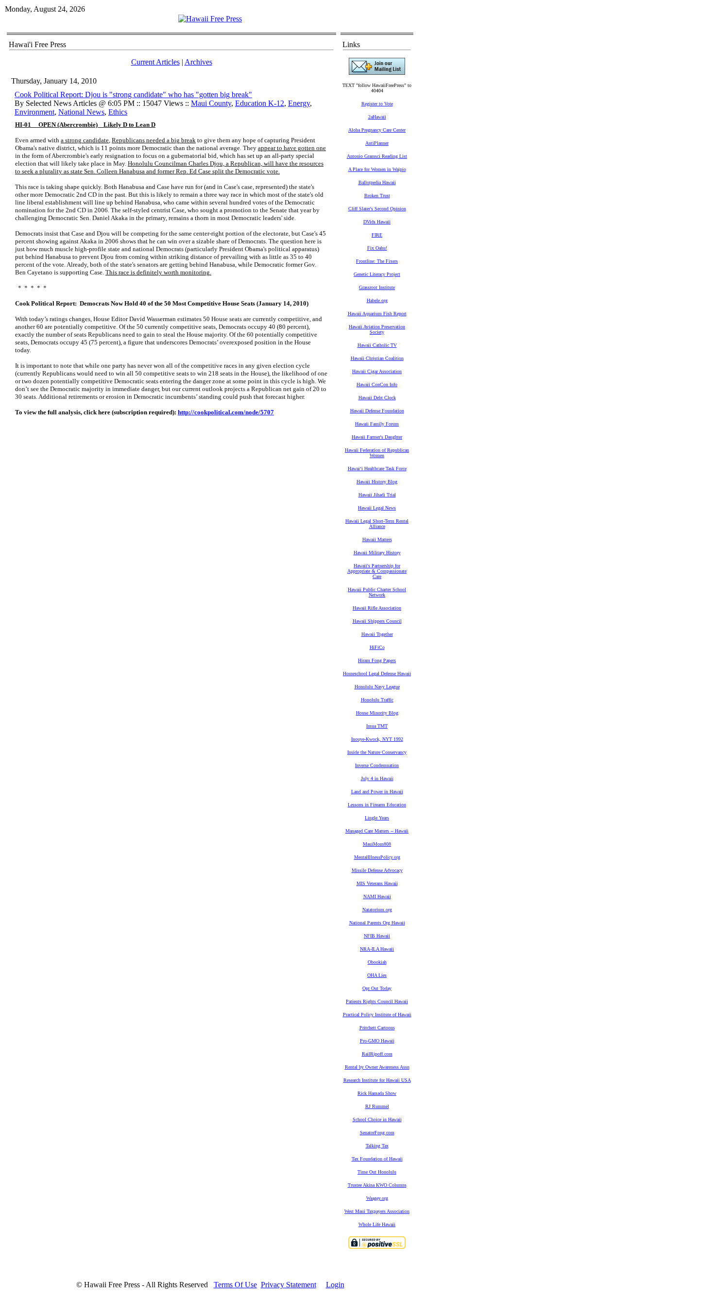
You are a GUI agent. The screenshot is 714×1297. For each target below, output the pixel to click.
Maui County (211, 103)
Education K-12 (259, 103)
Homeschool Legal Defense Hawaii (377, 673)
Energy (299, 103)
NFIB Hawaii (377, 936)
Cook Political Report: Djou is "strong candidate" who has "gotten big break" (133, 94)
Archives (198, 62)
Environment (34, 112)
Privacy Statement (288, 1284)
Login (335, 1284)
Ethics (117, 112)
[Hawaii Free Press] (210, 19)
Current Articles (155, 62)
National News (81, 112)
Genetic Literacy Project (377, 274)
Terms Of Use (235, 1284)
